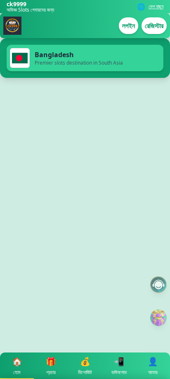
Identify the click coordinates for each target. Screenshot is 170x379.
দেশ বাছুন (156, 6)
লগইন (128, 25)
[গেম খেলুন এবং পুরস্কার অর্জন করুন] (158, 317)
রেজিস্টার (154, 25)
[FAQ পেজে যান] (158, 284)
